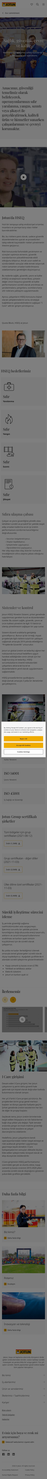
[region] (23, 739)
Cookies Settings (23, 752)
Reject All (23, 739)
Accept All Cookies (23, 745)
